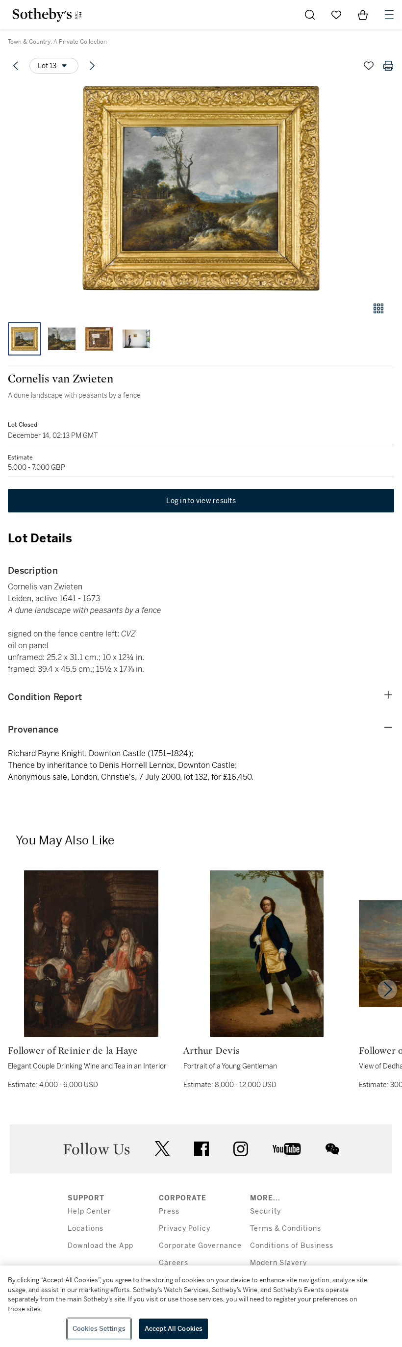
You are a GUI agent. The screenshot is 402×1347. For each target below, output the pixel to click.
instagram (240, 1149)
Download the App (100, 1246)
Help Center (89, 1211)
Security (265, 1211)
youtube (287, 1149)
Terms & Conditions (285, 1228)
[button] (201, 188)
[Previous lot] (15, 66)
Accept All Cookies (173, 1328)
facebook (201, 1149)
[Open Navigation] (389, 14)
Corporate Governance (200, 1246)
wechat (332, 1149)
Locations (85, 1228)
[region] (201, 1306)
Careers (173, 1263)
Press (169, 1211)
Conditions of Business (291, 1246)
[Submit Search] (310, 15)
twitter (162, 1148)
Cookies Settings (99, 1328)
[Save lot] (369, 66)
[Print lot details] (388, 66)
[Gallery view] (378, 308)
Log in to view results (201, 500)
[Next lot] (92, 66)
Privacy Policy (184, 1228)
